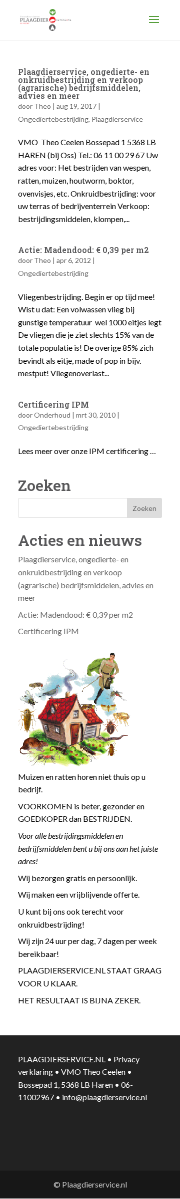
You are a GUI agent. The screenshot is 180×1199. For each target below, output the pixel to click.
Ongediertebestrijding (53, 119)
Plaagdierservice (117, 119)
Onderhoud (52, 415)
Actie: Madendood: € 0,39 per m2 (83, 249)
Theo (42, 106)
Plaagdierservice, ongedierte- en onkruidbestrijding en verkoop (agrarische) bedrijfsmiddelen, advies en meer (84, 83)
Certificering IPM (53, 404)
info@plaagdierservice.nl (104, 1097)
